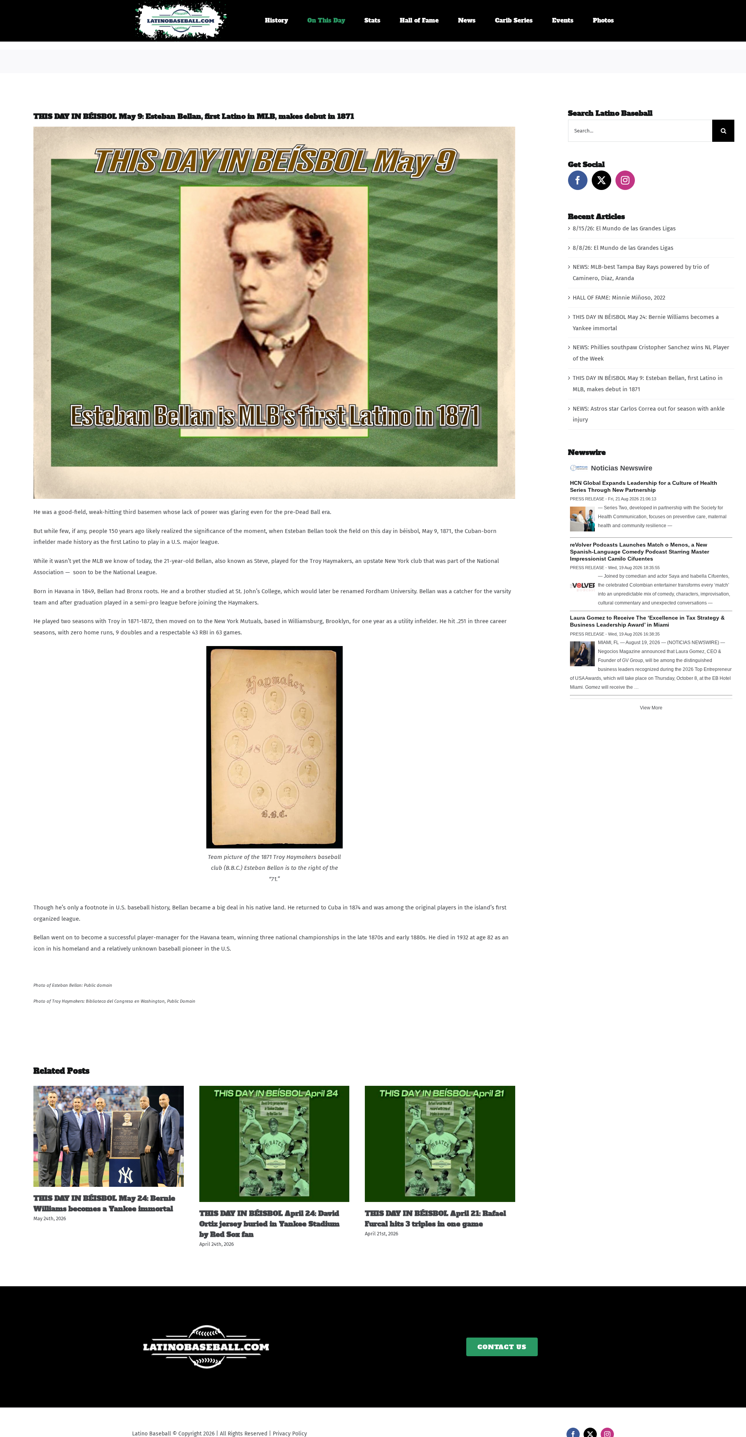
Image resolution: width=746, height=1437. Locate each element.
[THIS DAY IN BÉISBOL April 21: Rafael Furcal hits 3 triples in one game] (440, 1089)
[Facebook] (577, 180)
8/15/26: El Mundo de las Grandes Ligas (624, 228)
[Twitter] (601, 180)
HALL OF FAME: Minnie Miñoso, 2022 (619, 297)
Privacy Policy (290, 1433)
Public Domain (181, 1001)
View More (651, 708)
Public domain (98, 985)
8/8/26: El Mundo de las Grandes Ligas (623, 247)
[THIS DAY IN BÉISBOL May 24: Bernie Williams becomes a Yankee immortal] (108, 1089)
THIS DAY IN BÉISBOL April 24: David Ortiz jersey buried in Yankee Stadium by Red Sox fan (269, 1224)
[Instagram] (625, 180)
